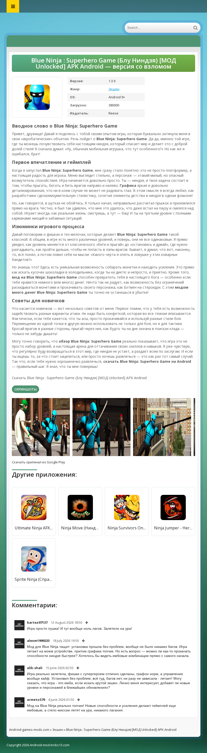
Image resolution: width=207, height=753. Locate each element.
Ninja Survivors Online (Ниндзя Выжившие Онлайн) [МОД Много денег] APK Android (127, 528)
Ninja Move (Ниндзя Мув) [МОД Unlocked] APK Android (80, 528)
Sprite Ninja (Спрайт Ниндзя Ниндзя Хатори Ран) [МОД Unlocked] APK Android (34, 579)
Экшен (114, 89)
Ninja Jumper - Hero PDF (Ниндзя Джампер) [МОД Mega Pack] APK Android (173, 528)
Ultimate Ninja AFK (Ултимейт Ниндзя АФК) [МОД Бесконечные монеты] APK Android (34, 528)
